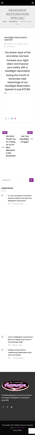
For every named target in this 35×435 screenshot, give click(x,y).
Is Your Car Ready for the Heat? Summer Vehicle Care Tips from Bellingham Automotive (20, 198)
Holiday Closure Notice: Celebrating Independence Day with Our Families (20, 352)
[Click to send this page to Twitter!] (9, 118)
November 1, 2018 (22, 44)
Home (4, 21)
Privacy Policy (17, 430)
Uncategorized (13, 21)
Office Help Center (18, 428)
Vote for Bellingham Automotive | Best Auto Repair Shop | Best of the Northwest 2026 (20, 339)
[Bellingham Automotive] (8, 3)
